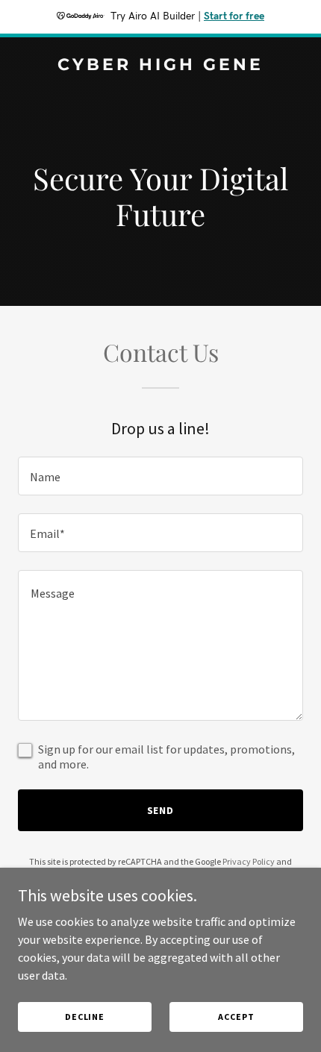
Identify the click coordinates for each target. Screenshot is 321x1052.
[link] (160, 65)
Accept (236, 1016)
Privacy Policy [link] (248, 861)
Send (161, 810)
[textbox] (160, 476)
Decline (85, 1016)
